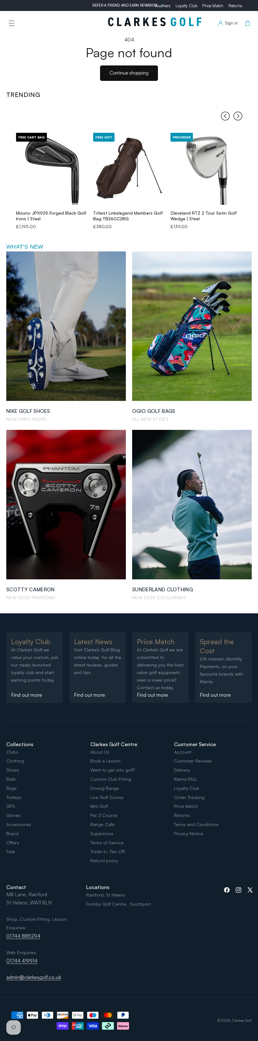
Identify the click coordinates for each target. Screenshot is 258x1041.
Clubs (12, 752)
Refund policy (104, 860)
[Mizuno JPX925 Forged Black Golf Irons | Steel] (52, 169)
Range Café (102, 824)
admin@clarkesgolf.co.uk (33, 977)
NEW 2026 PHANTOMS (31, 597)
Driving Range (104, 788)
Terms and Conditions (196, 824)
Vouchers (162, 5)
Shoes (12, 770)
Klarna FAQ (185, 779)
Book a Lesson (105, 760)
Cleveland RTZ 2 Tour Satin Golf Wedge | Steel (204, 215)
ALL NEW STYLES (150, 419)
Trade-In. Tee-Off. (108, 851)
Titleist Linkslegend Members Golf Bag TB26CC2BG (128, 215)
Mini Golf (99, 806)
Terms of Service (107, 842)
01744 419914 (21, 961)
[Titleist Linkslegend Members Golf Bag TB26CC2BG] (129, 169)
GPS (10, 806)
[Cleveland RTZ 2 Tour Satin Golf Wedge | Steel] (207, 169)
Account (182, 752)
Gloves (13, 815)
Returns (235, 5)
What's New (24, 247)
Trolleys (13, 797)
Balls (11, 779)
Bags (11, 788)
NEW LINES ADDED (26, 419)
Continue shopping (129, 73)
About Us (99, 752)
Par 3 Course (103, 815)
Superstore (101, 833)
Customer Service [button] (195, 744)
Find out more (26, 695)
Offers (12, 842)
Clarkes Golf (242, 1020)
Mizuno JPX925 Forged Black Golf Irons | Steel (51, 215)
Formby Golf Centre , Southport (118, 904)
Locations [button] (97, 887)
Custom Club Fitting (110, 779)
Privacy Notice (188, 833)
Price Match (212, 5)
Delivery (182, 770)
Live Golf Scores (107, 797)
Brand (12, 833)
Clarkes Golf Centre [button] (113, 744)
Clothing (15, 760)
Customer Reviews (193, 760)
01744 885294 (23, 936)
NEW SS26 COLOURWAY (159, 597)
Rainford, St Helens (105, 895)
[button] (11, 23)
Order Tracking (189, 797)
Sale (10, 851)
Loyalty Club (186, 5)
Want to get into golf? (112, 770)
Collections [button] (19, 744)
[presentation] (225, 117)
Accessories (18, 824)
